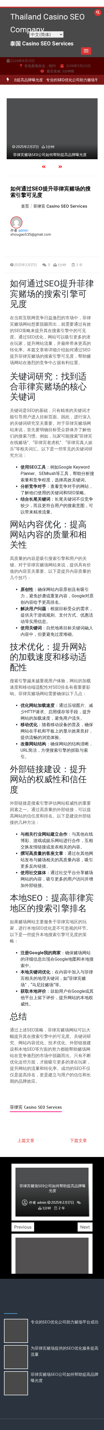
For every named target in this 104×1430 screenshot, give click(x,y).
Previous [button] (22, 1227)
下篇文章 (78, 1140)
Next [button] (85, 1227)
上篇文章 (25, 1140)
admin (23, 230)
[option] (52, 128)
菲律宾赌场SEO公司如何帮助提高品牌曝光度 (50, 155)
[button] (86, 51)
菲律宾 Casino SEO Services (36, 1107)
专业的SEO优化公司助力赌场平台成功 (70, 79)
